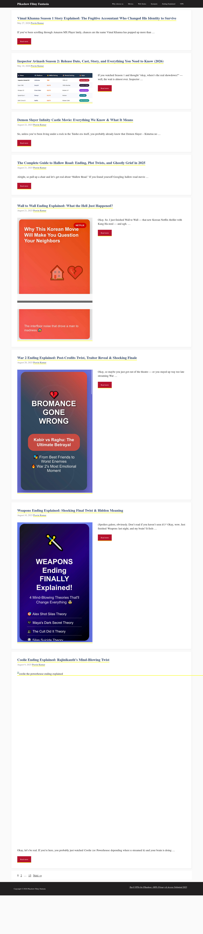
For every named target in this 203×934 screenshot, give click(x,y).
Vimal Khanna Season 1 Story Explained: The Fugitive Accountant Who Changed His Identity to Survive (96, 18)
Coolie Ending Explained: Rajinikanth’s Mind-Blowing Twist (63, 659)
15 (30, 875)
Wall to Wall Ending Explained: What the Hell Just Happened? (65, 205)
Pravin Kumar (37, 22)
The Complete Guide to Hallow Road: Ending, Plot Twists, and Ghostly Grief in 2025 (81, 162)
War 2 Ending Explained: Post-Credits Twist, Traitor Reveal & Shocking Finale (77, 357)
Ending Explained (168, 4)
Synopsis (154, 4)
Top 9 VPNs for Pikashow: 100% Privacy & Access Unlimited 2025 (158, 887)
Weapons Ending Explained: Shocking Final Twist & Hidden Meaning (70, 510)
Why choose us (117, 4)
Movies (130, 4)
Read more (24, 41)
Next (37, 875)
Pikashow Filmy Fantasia (33, 4)
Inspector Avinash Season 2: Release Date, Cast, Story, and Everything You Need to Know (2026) (90, 61)
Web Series (142, 4)
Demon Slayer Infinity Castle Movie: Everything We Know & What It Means (75, 119)
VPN (181, 4)
